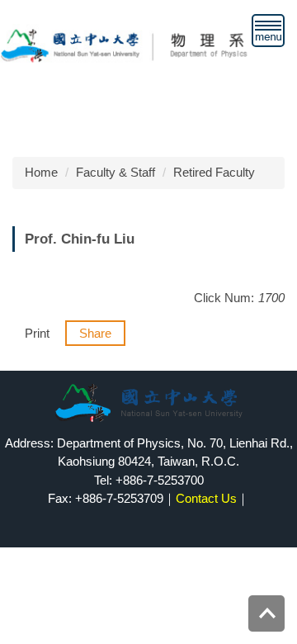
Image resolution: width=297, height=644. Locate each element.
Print (37, 333)
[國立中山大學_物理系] (148, 44)
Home (41, 172)
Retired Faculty (214, 172)
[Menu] (268, 30)
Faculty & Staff (115, 172)
